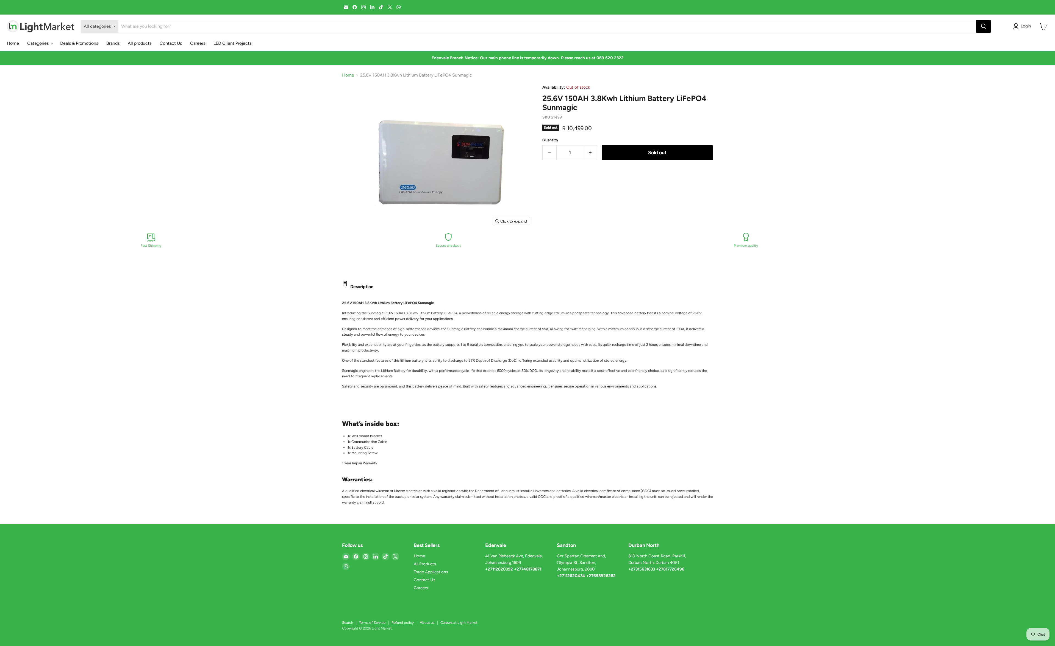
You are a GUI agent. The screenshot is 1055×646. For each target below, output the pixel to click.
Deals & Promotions (79, 43)
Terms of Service (372, 622)
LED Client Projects (232, 43)
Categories (38, 43)
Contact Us (171, 43)
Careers (197, 43)
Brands (113, 43)
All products (139, 43)
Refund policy (403, 622)
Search (347, 622)
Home (13, 43)
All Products (425, 563)
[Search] (983, 26)
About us (427, 622)
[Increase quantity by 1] (590, 152)
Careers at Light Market (458, 622)
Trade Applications (431, 571)
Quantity (550, 140)
